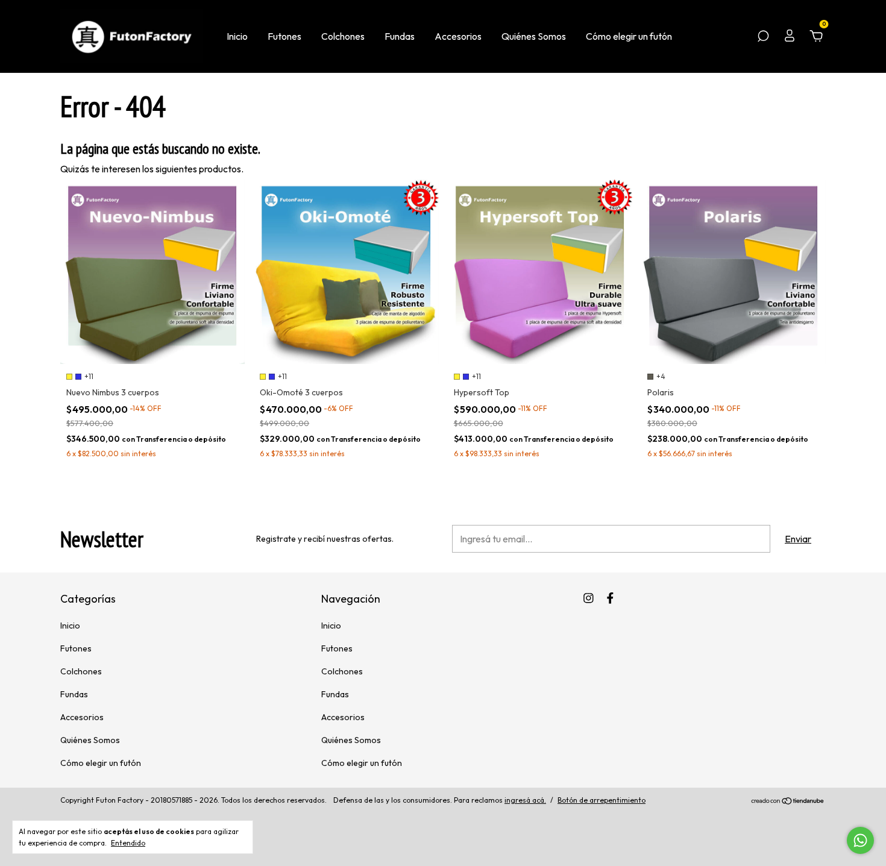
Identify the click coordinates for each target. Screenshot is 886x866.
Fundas (400, 36)
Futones (284, 36)
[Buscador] (763, 37)
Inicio (237, 36)
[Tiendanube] (788, 801)
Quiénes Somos (533, 36)
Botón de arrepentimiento (602, 800)
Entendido (128, 842)
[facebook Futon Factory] (610, 598)
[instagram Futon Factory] (588, 598)
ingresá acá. (525, 800)
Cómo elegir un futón (629, 36)
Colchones (343, 36)
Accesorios (458, 36)
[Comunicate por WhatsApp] (860, 840)
